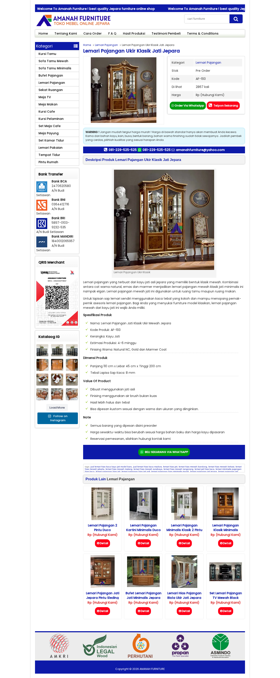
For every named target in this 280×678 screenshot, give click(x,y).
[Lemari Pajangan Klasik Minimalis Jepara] (226, 519)
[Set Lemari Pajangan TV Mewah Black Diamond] (225, 580)
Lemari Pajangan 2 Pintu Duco (102, 527)
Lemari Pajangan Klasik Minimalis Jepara (225, 530)
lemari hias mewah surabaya (148, 469)
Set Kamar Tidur (51, 140)
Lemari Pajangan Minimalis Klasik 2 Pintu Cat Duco (184, 530)
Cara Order (92, 33)
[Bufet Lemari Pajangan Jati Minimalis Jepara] (143, 586)
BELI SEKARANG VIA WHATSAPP (166, 452)
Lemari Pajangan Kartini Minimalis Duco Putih (143, 530)
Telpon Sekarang (225, 105)
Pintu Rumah (48, 162)
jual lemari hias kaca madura (147, 466)
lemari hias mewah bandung (193, 466)
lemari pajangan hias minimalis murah (170, 471)
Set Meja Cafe (49, 126)
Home (43, 33)
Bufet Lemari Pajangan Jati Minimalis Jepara (143, 595)
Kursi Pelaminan (51, 119)
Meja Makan (48, 104)
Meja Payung (48, 133)
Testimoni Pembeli (166, 33)
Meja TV (44, 97)
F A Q (112, 33)
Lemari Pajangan (106, 45)
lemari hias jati (170, 466)
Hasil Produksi (134, 33)
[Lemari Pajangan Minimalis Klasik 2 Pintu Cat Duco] (184, 519)
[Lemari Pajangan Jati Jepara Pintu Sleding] (103, 587)
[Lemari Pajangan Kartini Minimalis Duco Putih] (144, 519)
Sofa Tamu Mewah (53, 61)
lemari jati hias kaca (204, 469)
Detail (104, 543)
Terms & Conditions (203, 33)
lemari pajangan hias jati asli (136, 471)
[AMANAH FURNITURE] (73, 26)
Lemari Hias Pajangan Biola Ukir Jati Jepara (184, 595)
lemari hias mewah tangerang (178, 469)
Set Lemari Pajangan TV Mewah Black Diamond (226, 598)
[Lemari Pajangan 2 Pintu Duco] (102, 519)
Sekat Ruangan (50, 90)
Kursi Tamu (47, 54)
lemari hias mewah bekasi (221, 466)
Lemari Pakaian (50, 147)
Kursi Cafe (46, 111)
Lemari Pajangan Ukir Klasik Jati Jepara (131, 50)
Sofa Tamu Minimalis (54, 68)
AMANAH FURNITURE (152, 669)
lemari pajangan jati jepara (203, 471)
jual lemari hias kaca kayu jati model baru (111, 466)
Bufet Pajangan (50, 75)
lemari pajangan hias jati (108, 471)
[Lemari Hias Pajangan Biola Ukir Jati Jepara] (184, 587)
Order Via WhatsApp (189, 105)
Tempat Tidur (49, 155)
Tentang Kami (65, 33)
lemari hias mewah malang (119, 469)
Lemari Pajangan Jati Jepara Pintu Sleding (102, 595)
